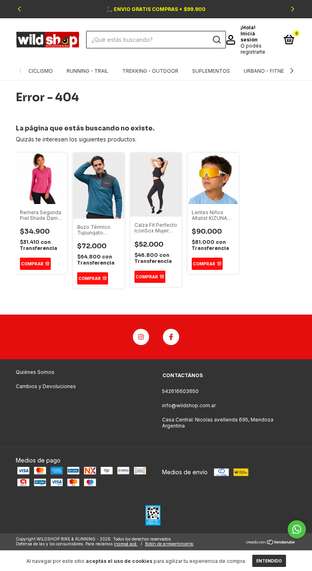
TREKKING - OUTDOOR (150, 71)
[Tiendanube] (270, 542)
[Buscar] (216, 40)
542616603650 (180, 391)
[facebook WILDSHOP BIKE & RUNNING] (171, 337)
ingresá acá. (126, 543)
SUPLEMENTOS (211, 71)
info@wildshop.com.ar (189, 405)
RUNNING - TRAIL (87, 71)
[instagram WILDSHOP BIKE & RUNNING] (141, 337)
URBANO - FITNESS (267, 71)
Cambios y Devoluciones (46, 386)
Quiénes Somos (35, 372)
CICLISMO (40, 71)
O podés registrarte (252, 49)
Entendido (269, 560)
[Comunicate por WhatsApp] (297, 529)
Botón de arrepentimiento (169, 543)
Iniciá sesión (249, 36)
